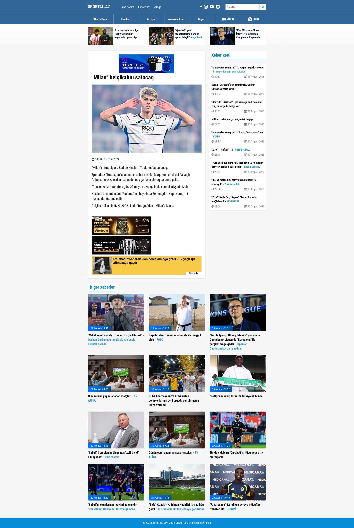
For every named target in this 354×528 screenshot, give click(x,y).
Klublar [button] (125, 19)
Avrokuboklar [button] (176, 19)
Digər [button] (201, 19)
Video (230, 19)
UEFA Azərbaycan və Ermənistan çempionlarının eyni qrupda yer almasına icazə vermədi (174, 400)
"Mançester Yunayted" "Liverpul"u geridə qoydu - (237, 72)
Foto (255, 19)
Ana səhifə (128, 7)
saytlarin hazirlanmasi (107, 212)
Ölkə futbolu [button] (100, 19)
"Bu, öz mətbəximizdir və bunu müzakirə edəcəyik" (237, 184)
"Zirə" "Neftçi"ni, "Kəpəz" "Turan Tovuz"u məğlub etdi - (237, 202)
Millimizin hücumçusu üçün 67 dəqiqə (237, 122)
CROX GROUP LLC (178, 522)
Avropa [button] (150, 19)
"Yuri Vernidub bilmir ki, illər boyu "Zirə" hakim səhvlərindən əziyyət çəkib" (237, 167)
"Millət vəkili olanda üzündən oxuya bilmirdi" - (116, 339)
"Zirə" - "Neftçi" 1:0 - (237, 152)
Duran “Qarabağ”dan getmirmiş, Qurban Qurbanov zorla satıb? (237, 89)
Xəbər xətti (144, 7)
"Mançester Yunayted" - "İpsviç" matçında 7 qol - (237, 137)
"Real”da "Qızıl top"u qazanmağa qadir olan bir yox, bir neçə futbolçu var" (237, 106)
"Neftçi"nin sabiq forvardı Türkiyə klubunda (236, 396)
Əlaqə (157, 7)
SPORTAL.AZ (99, 6)
